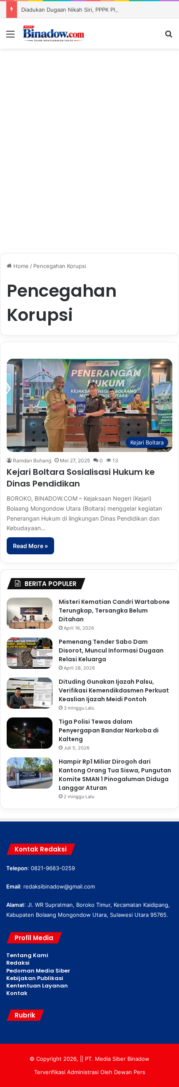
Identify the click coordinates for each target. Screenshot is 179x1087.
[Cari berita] (168, 36)
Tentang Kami (27, 955)
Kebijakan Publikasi (34, 978)
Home (20, 266)
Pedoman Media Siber (38, 971)
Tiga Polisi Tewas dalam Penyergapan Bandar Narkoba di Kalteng (109, 730)
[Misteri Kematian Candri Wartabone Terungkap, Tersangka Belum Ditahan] (29, 613)
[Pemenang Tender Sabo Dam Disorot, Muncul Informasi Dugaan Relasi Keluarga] (29, 653)
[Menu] (10, 36)
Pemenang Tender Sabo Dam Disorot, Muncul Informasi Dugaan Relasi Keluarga (111, 650)
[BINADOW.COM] (54, 33)
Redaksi (18, 963)
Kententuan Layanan (37, 986)
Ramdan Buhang (32, 460)
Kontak (16, 993)
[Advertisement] (89, 146)
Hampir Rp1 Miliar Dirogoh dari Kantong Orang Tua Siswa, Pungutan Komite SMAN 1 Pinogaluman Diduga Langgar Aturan (115, 774)
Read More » (30, 545)
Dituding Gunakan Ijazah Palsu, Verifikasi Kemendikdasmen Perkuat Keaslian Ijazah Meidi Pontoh (114, 690)
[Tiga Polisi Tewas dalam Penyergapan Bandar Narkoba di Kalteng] (29, 733)
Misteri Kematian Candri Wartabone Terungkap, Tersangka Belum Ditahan (114, 610)
